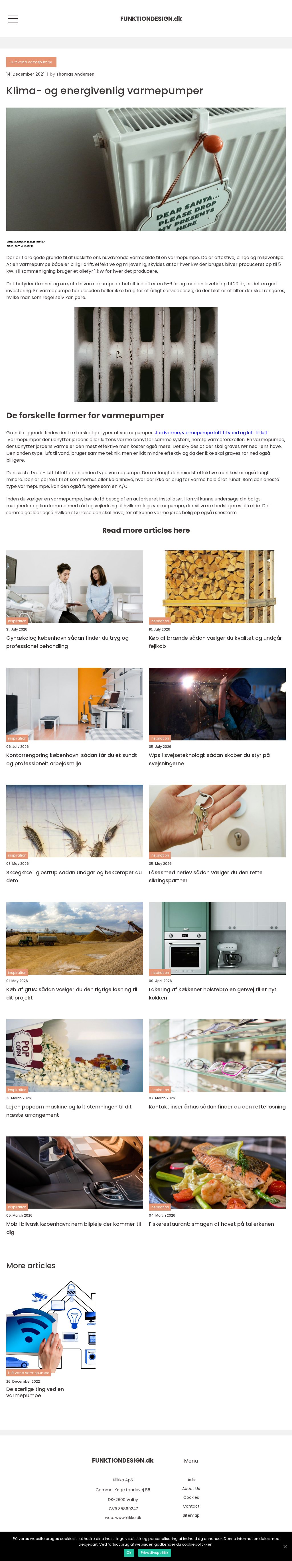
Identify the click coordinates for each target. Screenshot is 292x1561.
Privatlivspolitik (154, 1552)
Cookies (191, 1497)
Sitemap (191, 1515)
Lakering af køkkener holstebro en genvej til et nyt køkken (213, 993)
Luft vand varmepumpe (31, 62)
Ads (191, 1480)
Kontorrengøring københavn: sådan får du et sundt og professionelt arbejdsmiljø (71, 759)
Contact (191, 1506)
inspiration (17, 621)
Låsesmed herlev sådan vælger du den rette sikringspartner (206, 876)
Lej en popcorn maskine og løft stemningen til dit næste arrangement (69, 1110)
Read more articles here (146, 530)
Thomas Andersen (75, 74)
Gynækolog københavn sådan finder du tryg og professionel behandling (67, 642)
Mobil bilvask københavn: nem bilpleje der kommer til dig (73, 1228)
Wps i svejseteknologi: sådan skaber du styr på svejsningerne (209, 759)
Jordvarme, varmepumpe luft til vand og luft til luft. (212, 432)
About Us (191, 1488)
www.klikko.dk (128, 1517)
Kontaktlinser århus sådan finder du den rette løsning (217, 1106)
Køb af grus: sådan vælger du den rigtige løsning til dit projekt (71, 993)
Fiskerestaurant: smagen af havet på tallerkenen (211, 1223)
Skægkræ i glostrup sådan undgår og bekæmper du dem (74, 876)
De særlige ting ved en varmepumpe (35, 1392)
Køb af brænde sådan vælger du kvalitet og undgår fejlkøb (215, 642)
